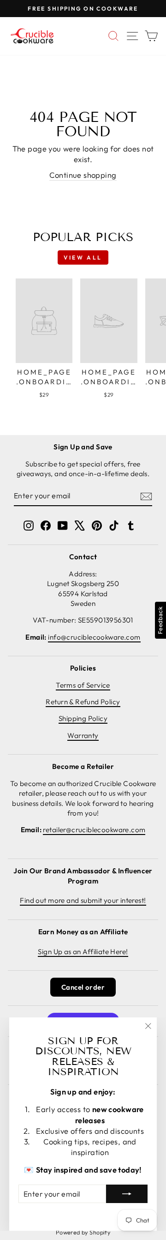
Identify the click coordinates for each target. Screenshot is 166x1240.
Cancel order (83, 987)
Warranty (82, 735)
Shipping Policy (83, 718)
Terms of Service (83, 685)
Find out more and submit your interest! (83, 900)
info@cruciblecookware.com (94, 637)
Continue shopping (82, 175)
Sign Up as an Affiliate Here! (83, 951)
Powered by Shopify (83, 1232)
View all (83, 257)
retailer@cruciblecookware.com (94, 829)
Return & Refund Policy (83, 701)
